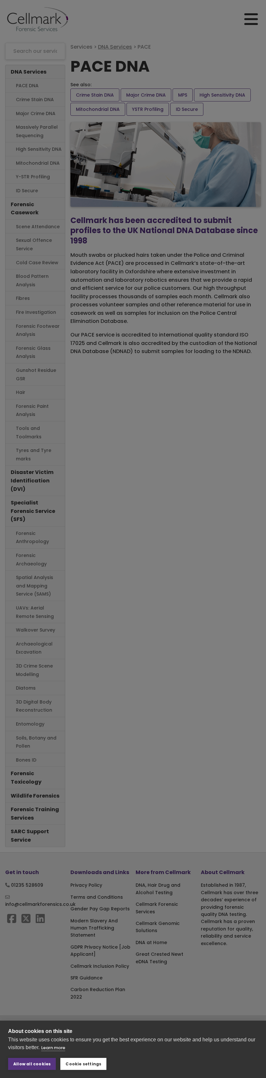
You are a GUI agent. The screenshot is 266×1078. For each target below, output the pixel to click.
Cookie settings (83, 1064)
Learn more (53, 1048)
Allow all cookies (32, 1064)
